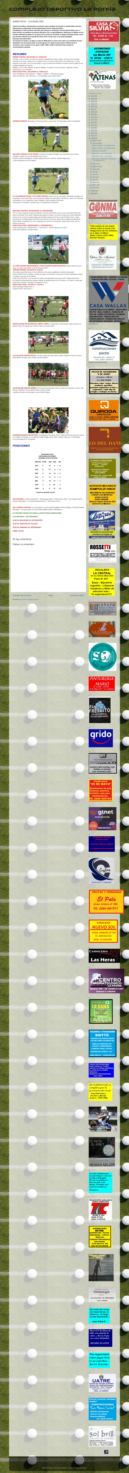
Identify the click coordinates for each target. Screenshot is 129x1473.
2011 (92, 135)
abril (94, 179)
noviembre (96, 143)
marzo (95, 182)
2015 (93, 125)
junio (94, 174)
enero (95, 187)
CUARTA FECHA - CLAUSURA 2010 (103, 148)
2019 (93, 114)
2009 (93, 191)
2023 (93, 104)
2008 (93, 193)
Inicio (50, 595)
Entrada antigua (77, 595)
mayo (94, 177)
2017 (93, 120)
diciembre (96, 140)
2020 (93, 112)
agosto (95, 169)
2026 (93, 96)
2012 (93, 133)
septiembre (96, 166)
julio (94, 171)
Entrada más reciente (22, 595)
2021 (93, 109)
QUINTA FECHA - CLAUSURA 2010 (103, 145)
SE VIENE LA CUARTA (99, 151)
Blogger (84, 1468)
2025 (93, 99)
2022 (93, 106)
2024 (93, 101)
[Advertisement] (91, 1460)
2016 (93, 122)
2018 (93, 117)
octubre (95, 164)
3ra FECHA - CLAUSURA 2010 (102, 153)
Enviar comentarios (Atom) (30, 599)
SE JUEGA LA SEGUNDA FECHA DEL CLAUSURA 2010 (104, 159)
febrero (95, 185)
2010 (93, 138)
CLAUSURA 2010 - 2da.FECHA (102, 156)
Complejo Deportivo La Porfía (62, 9)
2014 (93, 128)
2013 (93, 130)
